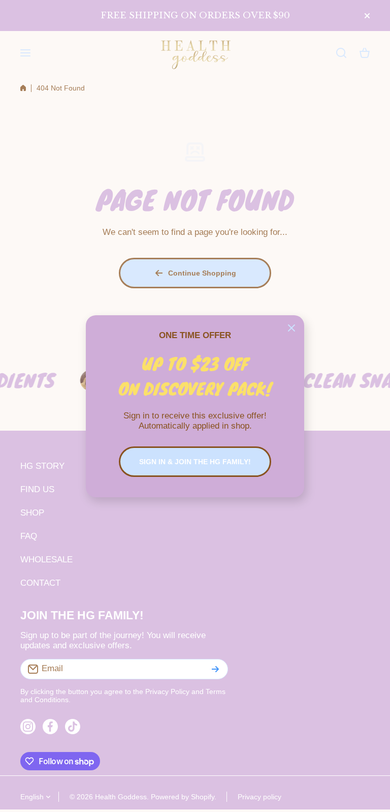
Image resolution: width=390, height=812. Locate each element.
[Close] (291, 328)
